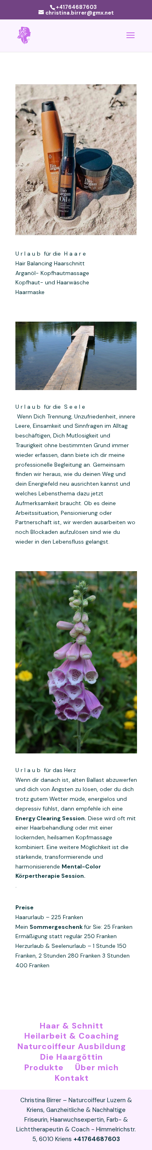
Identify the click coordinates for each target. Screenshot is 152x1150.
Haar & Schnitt (71, 1025)
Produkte (44, 1067)
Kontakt (72, 1078)
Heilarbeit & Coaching (71, 1036)
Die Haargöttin (71, 1057)
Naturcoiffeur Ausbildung (71, 1046)
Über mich (97, 1067)
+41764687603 (76, 7)
